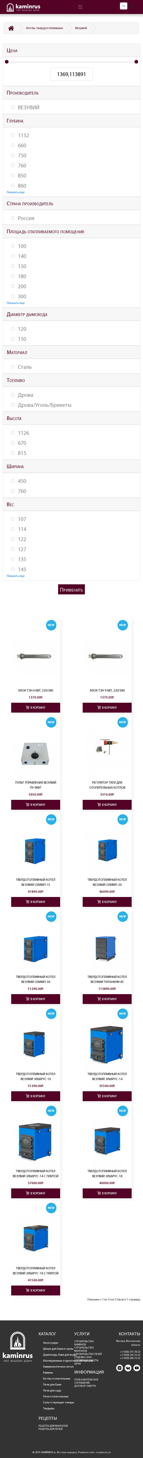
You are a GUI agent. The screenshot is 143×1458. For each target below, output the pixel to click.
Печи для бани (52, 1384)
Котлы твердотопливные (44, 28)
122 (22, 539)
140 (22, 256)
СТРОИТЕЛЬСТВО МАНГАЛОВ (84, 1349)
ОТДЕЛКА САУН (83, 1357)
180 (22, 276)
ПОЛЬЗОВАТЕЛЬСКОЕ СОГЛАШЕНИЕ (86, 1381)
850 (22, 175)
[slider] (7, 62)
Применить (71, 589)
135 (22, 559)
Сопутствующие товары (56, 1402)
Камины (48, 1372)
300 (22, 296)
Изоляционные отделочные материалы (56, 1360)
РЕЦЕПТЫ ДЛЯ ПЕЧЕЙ (51, 1429)
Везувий (81, 28)
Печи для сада (52, 1390)
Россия (26, 218)
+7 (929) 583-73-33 (130, 1358)
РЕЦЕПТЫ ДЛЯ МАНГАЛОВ (53, 1425)
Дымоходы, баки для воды (56, 1354)
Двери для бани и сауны (56, 1348)
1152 (23, 135)
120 (22, 329)
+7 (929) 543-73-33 (130, 1355)
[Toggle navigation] (80, 7)
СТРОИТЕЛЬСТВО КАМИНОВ (84, 1343)
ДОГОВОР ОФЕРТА (85, 1386)
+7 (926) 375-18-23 (130, 1351)
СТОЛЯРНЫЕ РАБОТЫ (86, 1360)
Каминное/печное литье (56, 1366)
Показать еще (16, 192)
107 (22, 519)
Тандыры (48, 1408)
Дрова (25, 395)
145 (22, 569)
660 (22, 145)
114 (22, 529)
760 (22, 165)
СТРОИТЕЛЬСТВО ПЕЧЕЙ (88, 1354)
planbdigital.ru (103, 1452)
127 (22, 549)
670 (22, 443)
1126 (23, 433)
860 (22, 185)
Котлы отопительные (56, 1378)
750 (22, 155)
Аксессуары (50, 1342)
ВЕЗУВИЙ (28, 107)
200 (22, 286)
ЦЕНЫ (77, 1363)
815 (22, 453)
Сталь (25, 367)
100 (22, 246)
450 (22, 481)
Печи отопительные (56, 1396)
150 (22, 266)
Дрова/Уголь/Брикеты (45, 405)
